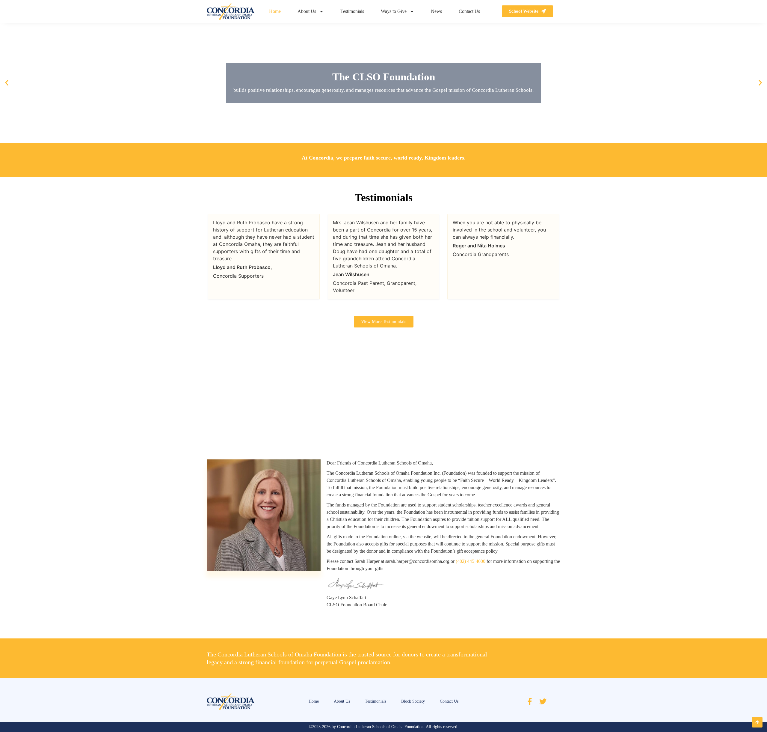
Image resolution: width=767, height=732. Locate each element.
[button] (6, 82)
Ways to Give (394, 11)
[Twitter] (542, 701)
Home (275, 11)
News (436, 11)
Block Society (413, 701)
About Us (307, 11)
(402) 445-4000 (470, 561)
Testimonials (352, 11)
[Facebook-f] (529, 701)
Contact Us (469, 11)
